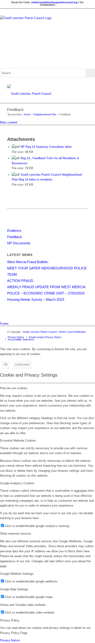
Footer (4, 323)
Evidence (14, 231)
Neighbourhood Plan (45, 114)
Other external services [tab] (15, 533)
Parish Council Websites (72, 331)
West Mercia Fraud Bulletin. (28, 262)
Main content (8, 122)
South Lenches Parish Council (39, 331)
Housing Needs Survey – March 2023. (36, 299)
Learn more (22, 364)
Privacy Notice (10, 640)
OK (6, 364)
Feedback (15, 110)
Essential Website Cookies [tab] (18, 440)
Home (27, 114)
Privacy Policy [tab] (9, 620)
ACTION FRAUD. (20, 281)
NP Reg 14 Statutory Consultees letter (46, 147)
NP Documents (18, 243)
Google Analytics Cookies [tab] (17, 483)
